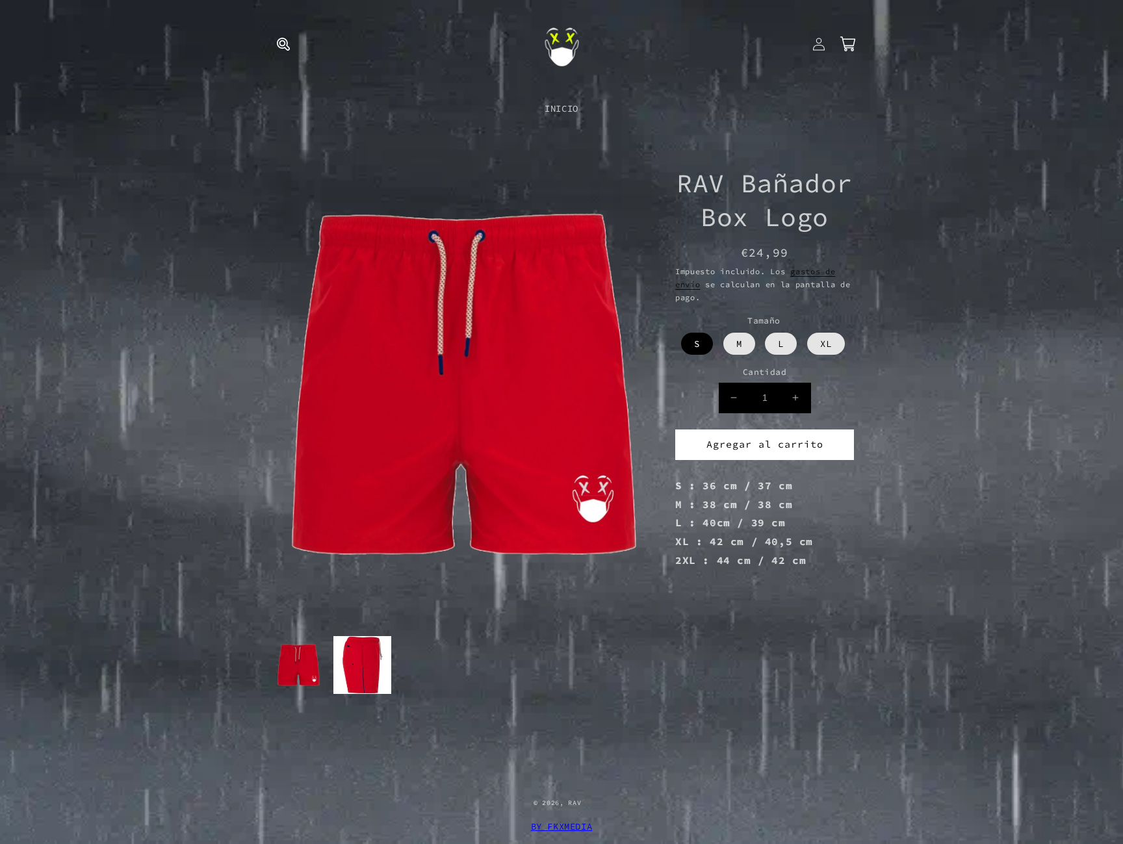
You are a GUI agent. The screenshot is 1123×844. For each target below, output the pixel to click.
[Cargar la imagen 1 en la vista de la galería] (298, 665)
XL (826, 344)
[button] (283, 44)
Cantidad (764, 371)
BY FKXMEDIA (562, 826)
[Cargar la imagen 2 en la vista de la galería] (362, 665)
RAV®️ (578, 803)
